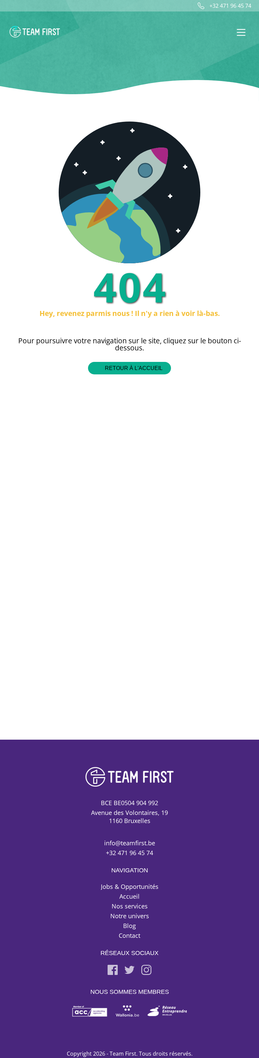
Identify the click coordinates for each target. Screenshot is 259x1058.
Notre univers (129, 916)
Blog (129, 926)
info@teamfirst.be (129, 843)
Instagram (146, 970)
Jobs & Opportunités (130, 886)
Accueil (129, 896)
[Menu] (237, 31)
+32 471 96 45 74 (129, 853)
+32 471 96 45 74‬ (230, 5)
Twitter (129, 970)
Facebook (113, 970)
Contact (129, 935)
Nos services (130, 906)
